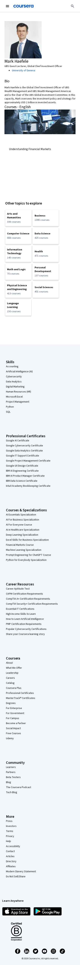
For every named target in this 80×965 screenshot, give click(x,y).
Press (9, 821)
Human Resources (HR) (18, 392)
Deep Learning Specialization (22, 535)
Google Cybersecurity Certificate (24, 446)
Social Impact (13, 728)
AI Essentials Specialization (21, 515)
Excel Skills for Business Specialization (27, 540)
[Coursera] (23, 6)
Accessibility (13, 846)
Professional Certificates (20, 693)
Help (8, 841)
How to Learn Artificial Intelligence (25, 619)
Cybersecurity (14, 376)
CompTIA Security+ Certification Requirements (32, 604)
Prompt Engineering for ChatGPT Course (28, 555)
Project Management (17, 402)
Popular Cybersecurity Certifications (26, 629)
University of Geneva (23, 70)
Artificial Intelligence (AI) (19, 371)
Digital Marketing (15, 387)
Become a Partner (16, 723)
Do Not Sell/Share (15, 876)
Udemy (10, 738)
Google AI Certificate (17, 440)
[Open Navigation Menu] (7, 6)
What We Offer (14, 668)
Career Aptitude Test (18, 589)
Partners (10, 772)
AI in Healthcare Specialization (22, 530)
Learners (11, 767)
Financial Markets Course (20, 545)
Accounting (12, 366)
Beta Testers (13, 777)
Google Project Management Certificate (28, 461)
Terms (9, 831)
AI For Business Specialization (22, 520)
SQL (8, 412)
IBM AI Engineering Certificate (22, 471)
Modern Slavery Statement (21, 871)
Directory (11, 861)
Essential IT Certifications (20, 609)
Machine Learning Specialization (23, 550)
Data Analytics (14, 381)
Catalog (10, 683)
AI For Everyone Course (19, 525)
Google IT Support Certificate (22, 456)
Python (10, 407)
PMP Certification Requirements (23, 624)
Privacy (10, 836)
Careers (10, 678)
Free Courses (13, 733)
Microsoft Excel (14, 397)
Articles (10, 856)
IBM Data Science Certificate (21, 481)
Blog (8, 782)
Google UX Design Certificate (22, 466)
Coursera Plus (13, 688)
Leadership (12, 673)
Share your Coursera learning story (25, 634)
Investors (11, 826)
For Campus (12, 718)
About (9, 663)
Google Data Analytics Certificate (24, 451)
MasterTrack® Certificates (20, 698)
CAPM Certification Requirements (24, 594)
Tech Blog (11, 792)
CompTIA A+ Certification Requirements (28, 599)
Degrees (11, 703)
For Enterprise (14, 708)
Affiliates (11, 866)
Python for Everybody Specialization (26, 560)
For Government (15, 713)
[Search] (72, 6)
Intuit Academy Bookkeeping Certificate (28, 486)
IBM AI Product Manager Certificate (25, 476)
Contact (10, 851)
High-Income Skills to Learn (21, 614)
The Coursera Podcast (18, 787)
